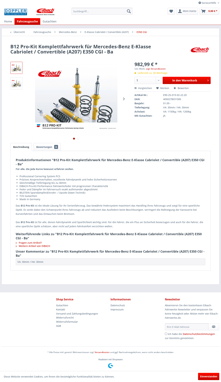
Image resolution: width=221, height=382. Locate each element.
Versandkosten (102, 352)
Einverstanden (208, 376)
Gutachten (62, 305)
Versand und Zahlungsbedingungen (77, 313)
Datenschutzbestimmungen (199, 334)
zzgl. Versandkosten (156, 68)
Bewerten (183, 88)
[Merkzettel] (171, 11)
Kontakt (60, 309)
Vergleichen (144, 88)
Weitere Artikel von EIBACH (34, 246)
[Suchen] (128, 11)
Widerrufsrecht (65, 317)
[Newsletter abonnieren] (213, 326)
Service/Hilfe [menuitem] (209, 2)
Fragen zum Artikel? (30, 242)
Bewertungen (46, 147)
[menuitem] (101, 11)
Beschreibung (21, 147)
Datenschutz (117, 305)
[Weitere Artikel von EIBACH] (200, 50)
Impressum (117, 309)
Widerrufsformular (67, 321)
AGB (58, 325)
